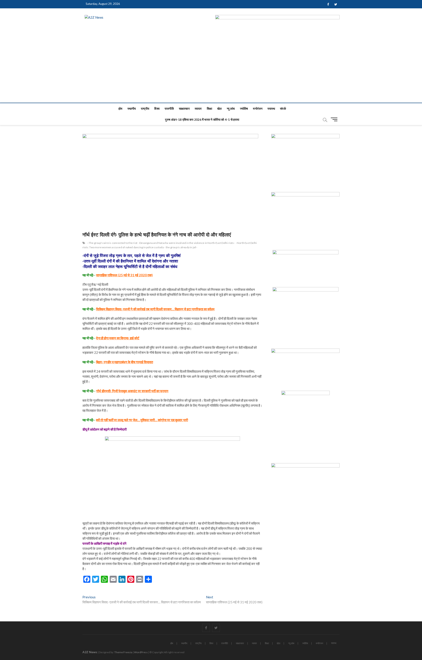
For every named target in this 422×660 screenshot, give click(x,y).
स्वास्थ (271, 108)
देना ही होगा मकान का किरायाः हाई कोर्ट (117, 338)
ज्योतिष (244, 108)
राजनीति (169, 108)
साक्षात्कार (184, 108)
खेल (219, 108)
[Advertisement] (211, 70)
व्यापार (198, 108)
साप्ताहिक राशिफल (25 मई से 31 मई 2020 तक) (124, 275)
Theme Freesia (123, 652)
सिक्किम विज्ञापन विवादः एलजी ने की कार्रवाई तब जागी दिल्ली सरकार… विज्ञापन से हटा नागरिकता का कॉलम (155, 309)
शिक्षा (209, 108)
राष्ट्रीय (145, 108)
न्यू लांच (231, 108)
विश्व (157, 108)
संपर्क (283, 108)
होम (120, 108)
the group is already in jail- (181, 247)
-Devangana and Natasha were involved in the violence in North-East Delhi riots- (186, 243)
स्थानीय (131, 108)
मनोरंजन (257, 108)
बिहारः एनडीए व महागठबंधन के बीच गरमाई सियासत (124, 362)
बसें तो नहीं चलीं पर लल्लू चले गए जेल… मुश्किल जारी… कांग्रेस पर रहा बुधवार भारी (142, 420)
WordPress (141, 652)
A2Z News (89, 652)
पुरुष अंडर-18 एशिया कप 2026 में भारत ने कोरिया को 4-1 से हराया (202, 119)
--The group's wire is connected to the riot (112, 243)
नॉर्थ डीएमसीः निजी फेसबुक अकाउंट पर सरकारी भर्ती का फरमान (132, 391)
